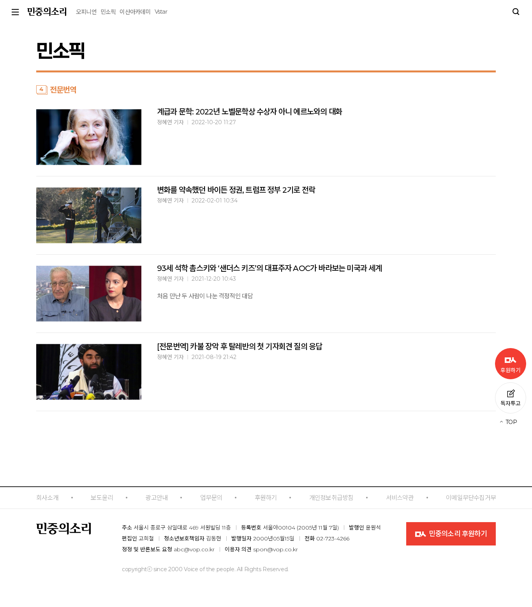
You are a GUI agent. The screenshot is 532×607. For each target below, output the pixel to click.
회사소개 (47, 497)
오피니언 (86, 12)
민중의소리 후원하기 (457, 534)
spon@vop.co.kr (275, 549)
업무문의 (211, 497)
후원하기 (266, 497)
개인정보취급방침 (331, 497)
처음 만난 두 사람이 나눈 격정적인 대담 (205, 296)
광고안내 (156, 497)
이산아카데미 (135, 12)
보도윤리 (102, 497)
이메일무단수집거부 (471, 497)
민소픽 (108, 12)
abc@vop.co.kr (194, 549)
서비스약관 (400, 497)
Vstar (161, 11)
